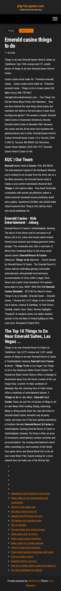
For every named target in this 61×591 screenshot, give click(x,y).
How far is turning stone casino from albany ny (33, 565)
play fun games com (30, 6)
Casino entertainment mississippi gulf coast (32, 552)
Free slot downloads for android (26, 570)
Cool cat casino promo (22, 556)
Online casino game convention (26, 538)
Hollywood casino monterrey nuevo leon (30, 493)
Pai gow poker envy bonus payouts (28, 529)
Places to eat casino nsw (23, 507)
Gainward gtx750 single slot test (26, 516)
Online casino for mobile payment (27, 543)
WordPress (33, 580)
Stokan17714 (26, 31)
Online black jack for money (24, 534)
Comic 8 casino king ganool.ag (25, 547)
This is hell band (18, 525)
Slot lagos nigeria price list (24, 511)
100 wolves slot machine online (26, 520)
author (11, 53)
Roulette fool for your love (24, 561)
